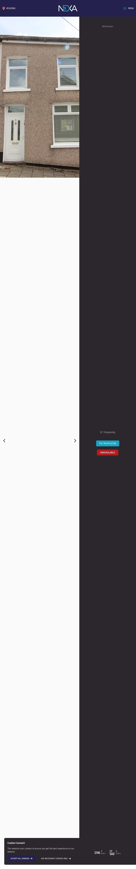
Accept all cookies (20, 858)
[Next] (75, 441)
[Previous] (4, 441)
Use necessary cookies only (54, 858)
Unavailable (107, 452)
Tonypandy (109, 432)
